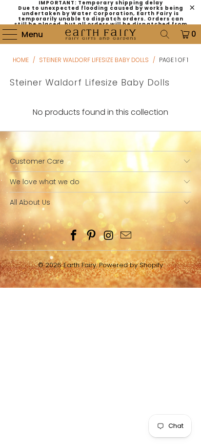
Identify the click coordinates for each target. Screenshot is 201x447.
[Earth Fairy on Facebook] (74, 236)
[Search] (165, 34)
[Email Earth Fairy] (126, 236)
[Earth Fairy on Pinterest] (91, 236)
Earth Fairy (79, 265)
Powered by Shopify (131, 265)
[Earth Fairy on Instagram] (108, 236)
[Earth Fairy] (100, 34)
